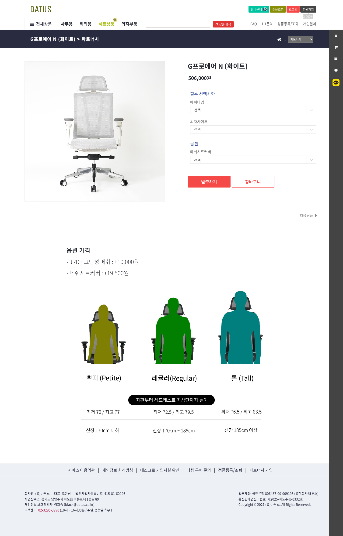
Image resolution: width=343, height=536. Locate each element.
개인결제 (309, 23)
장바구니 (258, 9)
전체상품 (43, 23)
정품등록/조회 (287, 23)
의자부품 (129, 23)
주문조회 (278, 9)
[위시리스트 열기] (336, 70)
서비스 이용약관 (81, 470)
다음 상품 (306, 215)
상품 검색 (224, 24)
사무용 (67, 23)
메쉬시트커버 (200, 151)
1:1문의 (267, 23)
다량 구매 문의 (199, 470)
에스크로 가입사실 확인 (159, 470)
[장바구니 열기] (336, 47)
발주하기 (209, 181)
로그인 (293, 9)
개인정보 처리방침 (117, 470)
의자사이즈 (199, 121)
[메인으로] (279, 39)
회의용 (85, 23)
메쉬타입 (197, 102)
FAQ (253, 23)
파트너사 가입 (261, 470)
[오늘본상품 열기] (336, 59)
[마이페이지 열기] (336, 35)
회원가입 (308, 10)
